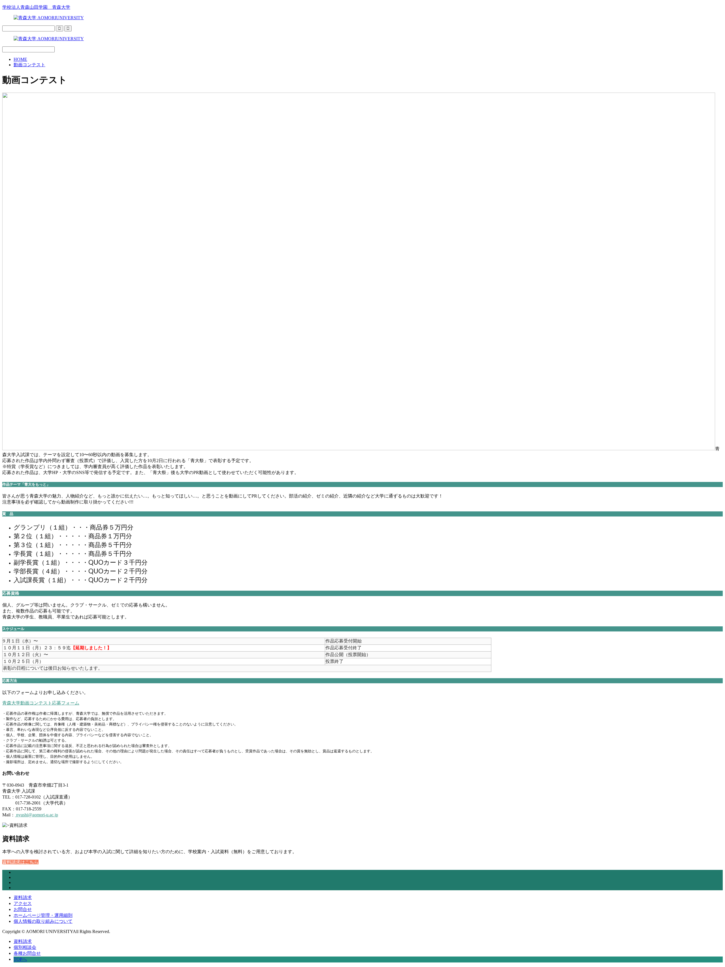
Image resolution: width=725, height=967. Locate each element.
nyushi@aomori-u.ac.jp (36, 814)
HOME (20, 59)
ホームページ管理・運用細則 (43, 915)
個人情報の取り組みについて (43, 921)
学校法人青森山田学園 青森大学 (36, 7)
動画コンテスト (29, 64)
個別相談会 (25, 947)
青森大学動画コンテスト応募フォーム (40, 703)
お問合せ (23, 909)
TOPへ (20, 959)
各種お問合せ (27, 953)
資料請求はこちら (20, 862)
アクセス (23, 903)
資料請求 (23, 897)
